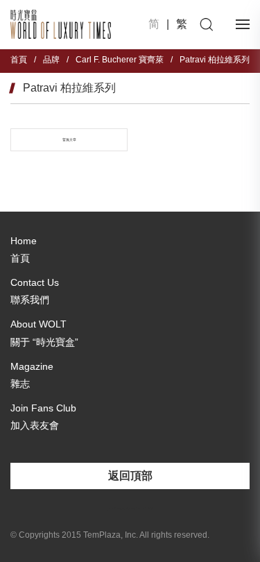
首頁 (18, 60)
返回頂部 (130, 476)
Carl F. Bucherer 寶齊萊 (120, 60)
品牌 (51, 60)
